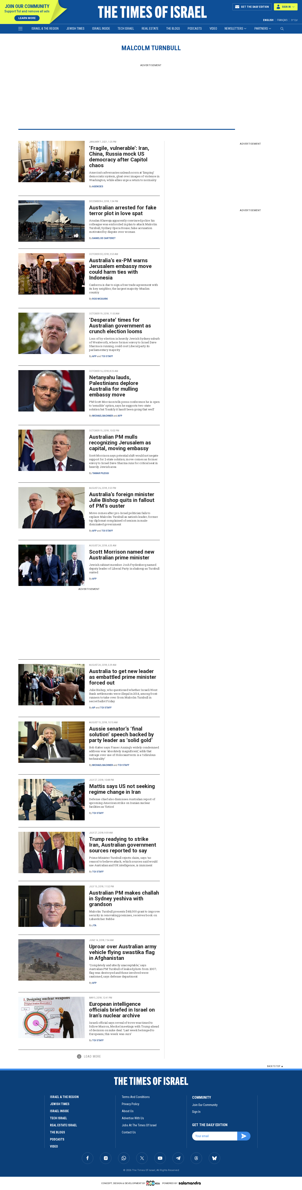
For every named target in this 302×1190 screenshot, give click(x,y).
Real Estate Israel (63, 1125)
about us (128, 1111)
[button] (286, 6)
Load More (92, 1056)
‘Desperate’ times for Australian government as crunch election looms (120, 326)
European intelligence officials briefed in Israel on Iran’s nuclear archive (122, 1010)
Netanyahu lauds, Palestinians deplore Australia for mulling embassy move (113, 386)
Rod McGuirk (100, 299)
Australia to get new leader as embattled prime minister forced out (122, 677)
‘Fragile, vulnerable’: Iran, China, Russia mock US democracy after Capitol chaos (119, 156)
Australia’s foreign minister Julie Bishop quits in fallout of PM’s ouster (121, 500)
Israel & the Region (45, 28)
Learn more (27, 18)
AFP (94, 356)
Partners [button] (261, 28)
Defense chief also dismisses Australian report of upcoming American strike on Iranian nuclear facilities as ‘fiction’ (122, 803)
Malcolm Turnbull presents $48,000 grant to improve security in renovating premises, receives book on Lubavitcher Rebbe (124, 915)
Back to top (273, 1066)
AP (93, 707)
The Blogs (173, 28)
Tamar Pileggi (100, 473)
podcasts (57, 1139)
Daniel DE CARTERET (104, 238)
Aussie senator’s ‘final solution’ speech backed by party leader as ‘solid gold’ (121, 734)
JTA (94, 925)
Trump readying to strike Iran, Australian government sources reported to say (122, 845)
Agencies (97, 186)
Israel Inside (101, 28)
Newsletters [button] (234, 28)
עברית (294, 20)
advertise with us (133, 1118)
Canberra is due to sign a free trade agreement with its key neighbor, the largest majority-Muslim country (123, 288)
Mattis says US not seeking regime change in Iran (122, 789)
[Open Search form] (282, 29)
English (268, 20)
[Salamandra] (190, 1182)
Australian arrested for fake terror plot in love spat (122, 210)
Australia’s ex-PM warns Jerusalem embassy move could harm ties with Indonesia (120, 269)
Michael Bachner (102, 416)
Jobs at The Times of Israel (139, 1125)
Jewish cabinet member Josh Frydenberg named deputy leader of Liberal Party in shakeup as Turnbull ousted (124, 568)
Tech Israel (126, 28)
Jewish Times (75, 28)
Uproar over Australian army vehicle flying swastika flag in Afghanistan (123, 952)
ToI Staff (107, 356)
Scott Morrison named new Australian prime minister (121, 555)
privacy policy (130, 1104)
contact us (129, 1132)
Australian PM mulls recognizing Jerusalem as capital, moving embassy (120, 443)
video (54, 1146)
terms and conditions (136, 1097)
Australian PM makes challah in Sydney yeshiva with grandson (124, 898)
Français (282, 20)
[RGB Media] (154, 1183)
